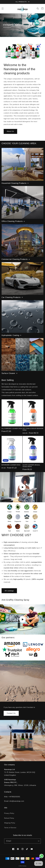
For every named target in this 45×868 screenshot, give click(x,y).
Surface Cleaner (8, 373)
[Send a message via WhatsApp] (41, 856)
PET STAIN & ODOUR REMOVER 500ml (33, 429)
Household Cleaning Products (14, 183)
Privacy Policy (9, 813)
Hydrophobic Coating (10, 335)
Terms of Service (10, 827)
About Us (10, 131)
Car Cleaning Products (11, 297)
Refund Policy (9, 818)
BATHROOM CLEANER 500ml (11, 465)
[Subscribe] (38, 841)
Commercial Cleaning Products (15, 259)
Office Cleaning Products (12, 221)
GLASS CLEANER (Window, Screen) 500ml (31, 465)
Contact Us (11, 713)
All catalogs (9, 591)
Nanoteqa (24, 865)
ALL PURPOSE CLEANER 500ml (12, 428)
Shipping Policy (9, 823)
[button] (2, 8)
